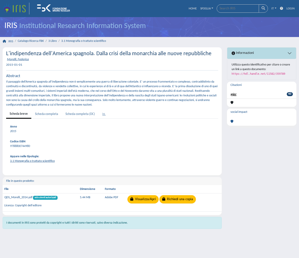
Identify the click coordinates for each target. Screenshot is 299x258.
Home (193, 8)
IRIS (10, 41)
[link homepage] (16, 8)
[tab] (104, 115)
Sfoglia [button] (205, 8)
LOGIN (291, 8)
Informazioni (244, 53)
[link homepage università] (55, 8)
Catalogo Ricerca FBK (31, 41)
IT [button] (272, 8)
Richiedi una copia (179, 199)
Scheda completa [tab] (46, 114)
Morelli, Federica (18, 59)
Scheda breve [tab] (19, 114)
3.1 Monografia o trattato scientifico (83, 41)
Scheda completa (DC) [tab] (80, 114)
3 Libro (52, 41)
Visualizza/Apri (144, 199)
